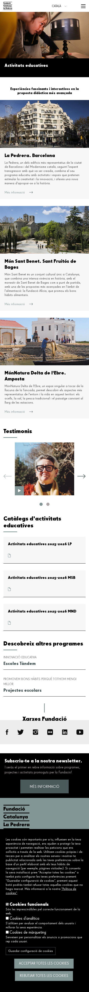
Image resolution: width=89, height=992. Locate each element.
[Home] (8, 6)
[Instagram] (35, 732)
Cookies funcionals (29, 904)
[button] (41, 504)
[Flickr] (50, 732)
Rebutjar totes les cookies (44, 976)
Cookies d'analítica (24, 918)
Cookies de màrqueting (28, 932)
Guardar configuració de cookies (30, 951)
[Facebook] (7, 732)
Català (56, 6)
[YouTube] (79, 732)
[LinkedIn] (64, 732)
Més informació (44, 787)
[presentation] (7, 477)
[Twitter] (20, 732)
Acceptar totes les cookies (44, 963)
